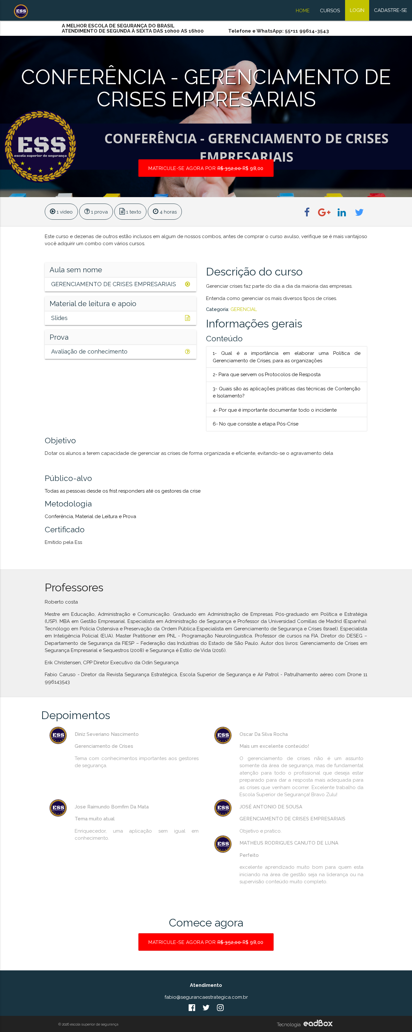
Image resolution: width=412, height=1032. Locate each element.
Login (357, 10)
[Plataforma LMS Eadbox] (317, 1024)
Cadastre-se (390, 10)
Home (303, 11)
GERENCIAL (243, 309)
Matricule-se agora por (206, 168)
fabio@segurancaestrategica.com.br (206, 997)
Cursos (330, 11)
